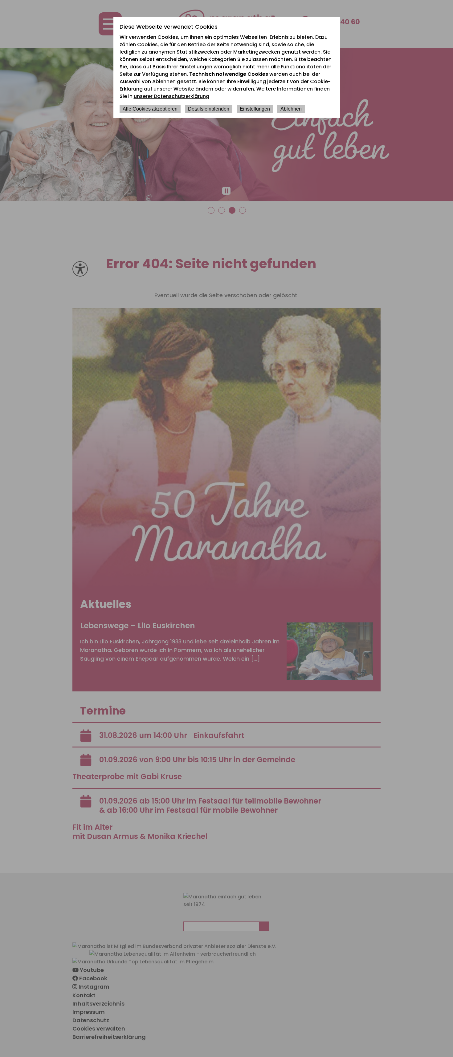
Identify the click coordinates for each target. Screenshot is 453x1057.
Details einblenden (208, 108)
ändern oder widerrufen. (225, 88)
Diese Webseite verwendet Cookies (169, 26)
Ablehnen (291, 108)
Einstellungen (255, 108)
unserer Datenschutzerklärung (171, 96)
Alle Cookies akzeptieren (150, 108)
